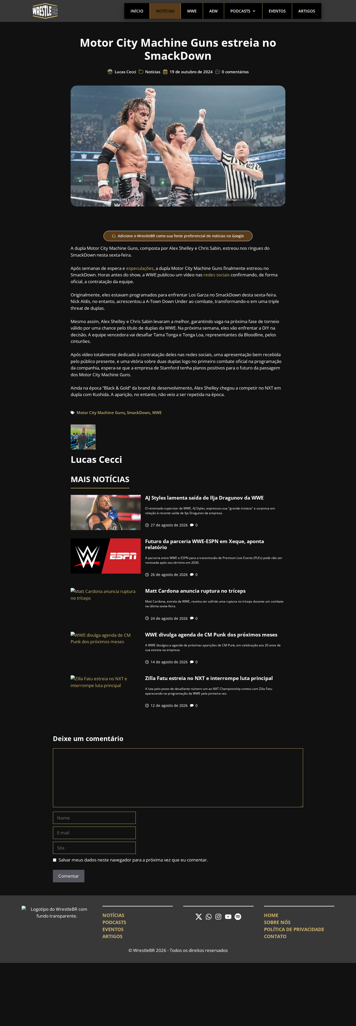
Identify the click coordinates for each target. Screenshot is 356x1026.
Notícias (165, 11)
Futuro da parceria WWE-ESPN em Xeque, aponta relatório (204, 544)
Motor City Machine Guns (101, 412)
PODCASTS (114, 922)
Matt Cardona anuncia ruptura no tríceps (195, 590)
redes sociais (217, 275)
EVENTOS (113, 929)
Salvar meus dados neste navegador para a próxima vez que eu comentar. (133, 860)
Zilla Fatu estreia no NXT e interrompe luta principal (209, 678)
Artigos (306, 11)
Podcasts (240, 11)
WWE (192, 11)
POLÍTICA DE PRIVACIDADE (294, 929)
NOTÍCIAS (113, 915)
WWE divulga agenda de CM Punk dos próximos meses (211, 634)
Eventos (277, 11)
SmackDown (138, 412)
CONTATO (275, 936)
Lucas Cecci (125, 71)
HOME (271, 915)
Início (137, 11)
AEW (213, 11)
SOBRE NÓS (277, 922)
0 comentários (235, 71)
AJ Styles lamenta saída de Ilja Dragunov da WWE (204, 497)
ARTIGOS (112, 936)
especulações (140, 268)
